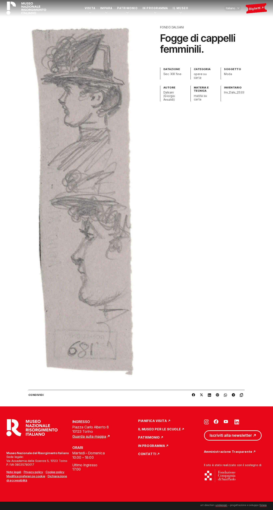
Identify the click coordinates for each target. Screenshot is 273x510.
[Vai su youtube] (226, 421)
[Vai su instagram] (206, 421)
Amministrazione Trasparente (228, 452)
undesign (221, 505)
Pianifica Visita (152, 421)
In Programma (155, 8)
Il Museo (180, 8)
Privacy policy (33, 472)
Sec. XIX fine (172, 74)
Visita (90, 8)
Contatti (147, 454)
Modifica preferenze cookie (25, 476)
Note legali (13, 472)
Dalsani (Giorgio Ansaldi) (169, 96)
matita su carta (200, 97)
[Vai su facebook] (216, 421)
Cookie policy (55, 472)
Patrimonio (127, 8)
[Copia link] (242, 395)
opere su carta (200, 75)
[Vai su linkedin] (236, 421)
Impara (106, 8)
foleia (263, 505)
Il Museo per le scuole (159, 429)
